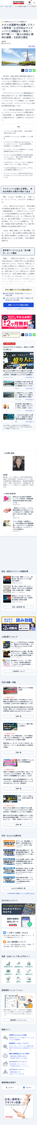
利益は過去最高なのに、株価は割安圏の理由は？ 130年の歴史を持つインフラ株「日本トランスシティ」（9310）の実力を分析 (25, 852)
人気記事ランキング (18, 671)
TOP (1, 6)
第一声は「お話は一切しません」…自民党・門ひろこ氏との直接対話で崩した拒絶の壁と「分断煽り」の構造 (23, 588)
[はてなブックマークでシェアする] (30, 70)
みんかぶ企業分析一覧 (18, 888)
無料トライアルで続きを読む (18, 305)
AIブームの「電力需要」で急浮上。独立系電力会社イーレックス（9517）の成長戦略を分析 (24, 843)
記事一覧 (18, 716)
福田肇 (4, 41)
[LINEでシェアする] (34, 70)
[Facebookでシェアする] (26, 70)
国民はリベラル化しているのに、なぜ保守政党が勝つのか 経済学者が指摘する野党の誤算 (22, 598)
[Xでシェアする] (22, 70)
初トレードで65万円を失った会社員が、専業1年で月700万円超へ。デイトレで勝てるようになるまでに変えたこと (22, 644)
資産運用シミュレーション (18, 1020)
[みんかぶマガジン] (18, 2)
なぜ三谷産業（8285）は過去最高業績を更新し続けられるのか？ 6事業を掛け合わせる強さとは (25, 861)
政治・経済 (8, 6)
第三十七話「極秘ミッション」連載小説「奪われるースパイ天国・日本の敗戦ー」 (22, 579)
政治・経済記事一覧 (18, 607)
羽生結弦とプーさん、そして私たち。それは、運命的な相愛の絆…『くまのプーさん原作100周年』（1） (21, 662)
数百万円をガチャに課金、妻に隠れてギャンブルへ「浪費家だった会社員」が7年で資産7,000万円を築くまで (22, 653)
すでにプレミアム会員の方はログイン (18, 309)
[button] (34, 2)
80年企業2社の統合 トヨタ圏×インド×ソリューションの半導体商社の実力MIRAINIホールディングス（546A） (24, 879)
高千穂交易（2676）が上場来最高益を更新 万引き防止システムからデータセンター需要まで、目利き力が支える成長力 (24, 870)
